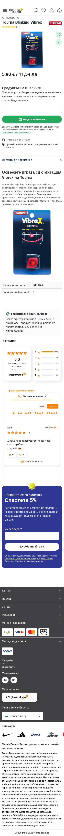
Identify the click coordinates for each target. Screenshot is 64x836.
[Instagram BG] (14, 680)
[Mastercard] (31, 632)
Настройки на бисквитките (5, 663)
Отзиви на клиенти (17, 365)
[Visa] (19, 632)
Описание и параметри (17, 159)
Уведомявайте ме (34, 119)
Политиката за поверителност (16, 132)
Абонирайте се (34, 546)
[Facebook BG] (5, 680)
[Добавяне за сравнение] (58, 42)
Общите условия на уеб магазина (20, 558)
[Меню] (4, 10)
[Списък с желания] (43, 10)
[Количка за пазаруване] (59, 10)
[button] (10, 391)
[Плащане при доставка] (43, 632)
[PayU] (7, 632)
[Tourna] (55, 23)
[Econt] (7, 651)
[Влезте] (51, 10)
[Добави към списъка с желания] (58, 34)
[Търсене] (35, 10)
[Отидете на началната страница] (16, 10)
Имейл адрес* (13, 529)
